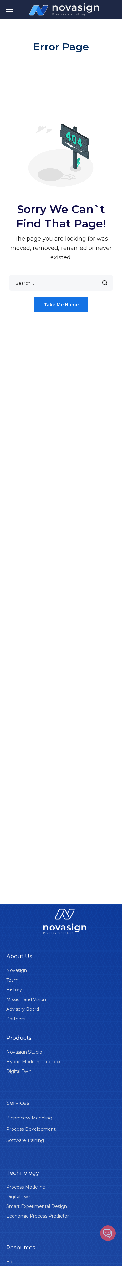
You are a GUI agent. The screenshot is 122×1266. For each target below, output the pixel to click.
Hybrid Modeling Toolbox (33, 1061)
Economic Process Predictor (37, 1216)
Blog (11, 1261)
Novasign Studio (24, 1052)
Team (12, 980)
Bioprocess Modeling (29, 1118)
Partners (15, 1019)
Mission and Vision (26, 999)
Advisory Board (22, 1009)
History (14, 990)
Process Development (31, 1129)
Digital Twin (19, 1071)
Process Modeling (26, 1187)
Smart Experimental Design (36, 1206)
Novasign (16, 970)
